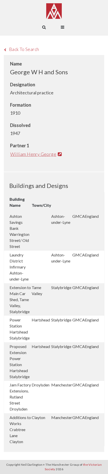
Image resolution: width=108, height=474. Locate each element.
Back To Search (24, 49)
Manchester (61, 384)
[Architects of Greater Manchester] (54, 11)
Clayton (38, 417)
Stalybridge (61, 287)
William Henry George (33, 154)
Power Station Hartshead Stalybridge (20, 328)
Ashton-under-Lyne (60, 219)
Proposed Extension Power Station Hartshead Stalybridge (20, 361)
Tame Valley (37, 290)
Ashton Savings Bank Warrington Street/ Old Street (19, 231)
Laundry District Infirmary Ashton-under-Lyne (19, 266)
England (92, 216)
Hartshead (41, 319)
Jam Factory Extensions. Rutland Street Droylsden (20, 396)
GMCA (78, 216)
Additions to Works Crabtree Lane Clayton (20, 429)
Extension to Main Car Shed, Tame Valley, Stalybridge (20, 299)
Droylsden (40, 384)
